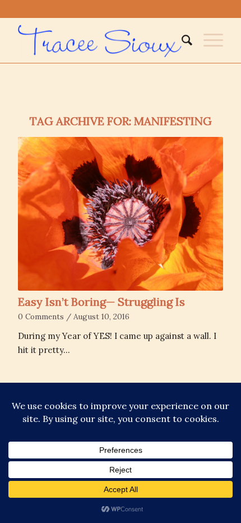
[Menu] (207, 40)
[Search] (181, 40)
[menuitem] (181, 40)
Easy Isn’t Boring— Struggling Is (101, 302)
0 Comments (41, 316)
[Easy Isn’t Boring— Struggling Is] (120, 214)
